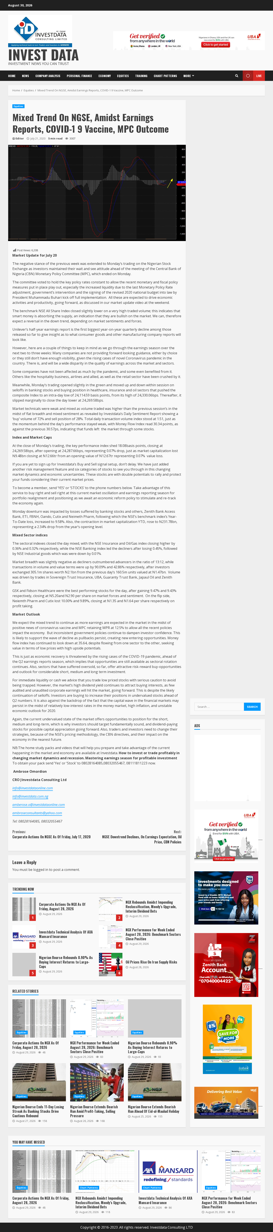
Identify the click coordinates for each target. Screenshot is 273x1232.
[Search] (236, 76)
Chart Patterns (165, 75)
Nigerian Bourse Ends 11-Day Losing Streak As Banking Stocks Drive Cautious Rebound (39, 1082)
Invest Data (43, 54)
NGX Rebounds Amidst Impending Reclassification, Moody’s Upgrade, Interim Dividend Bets (110, 909)
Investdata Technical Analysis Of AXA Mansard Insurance (24, 937)
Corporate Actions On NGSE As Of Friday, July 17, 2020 (51, 834)
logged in (40, 869)
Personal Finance (79, 75)
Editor (20, 138)
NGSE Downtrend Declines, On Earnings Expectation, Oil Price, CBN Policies (141, 836)
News (25, 75)
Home (12, 75)
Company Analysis (47, 75)
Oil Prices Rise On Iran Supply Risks (110, 964)
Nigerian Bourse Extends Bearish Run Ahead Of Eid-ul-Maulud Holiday (155, 1082)
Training (141, 75)
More (187, 75)
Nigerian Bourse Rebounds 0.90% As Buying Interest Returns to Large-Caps (24, 964)
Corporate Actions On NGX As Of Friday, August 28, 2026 (24, 909)
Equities (123, 75)
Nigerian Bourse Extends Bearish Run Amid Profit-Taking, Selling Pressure (97, 1082)
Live (259, 75)
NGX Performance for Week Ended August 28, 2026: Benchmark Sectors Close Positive (110, 937)
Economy (105, 75)
